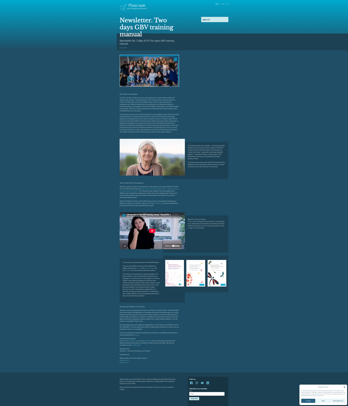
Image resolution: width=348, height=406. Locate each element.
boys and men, (149, 268)
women (138, 268)
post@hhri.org (158, 203)
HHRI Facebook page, (132, 341)
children (128, 270)
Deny (323, 401)
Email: (191, 391)
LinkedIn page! (136, 345)
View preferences (338, 401)
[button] (344, 387)
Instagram (147, 341)
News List (206, 20)
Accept (308, 401)
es (227, 4)
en (223, 4)
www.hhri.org (124, 362)
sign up (137, 335)
